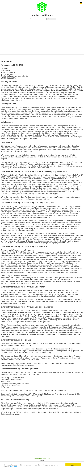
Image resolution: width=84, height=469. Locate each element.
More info (13, 466)
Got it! (73, 464)
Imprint (48, 458)
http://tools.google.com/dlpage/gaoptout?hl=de (52, 243)
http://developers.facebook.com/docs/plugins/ (17, 181)
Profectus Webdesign (40, 458)
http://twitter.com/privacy (18, 303)
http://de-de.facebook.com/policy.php (45, 193)
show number (52, 19)
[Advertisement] (42, 37)
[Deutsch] (80, 3)
